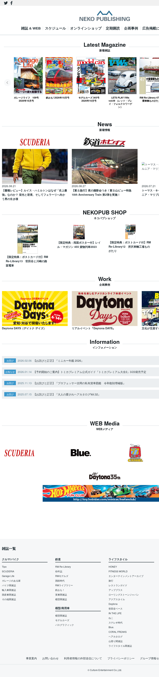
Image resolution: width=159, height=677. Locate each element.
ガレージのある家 (11, 580)
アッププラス (116, 589)
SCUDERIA (8, 571)
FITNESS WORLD (118, 571)
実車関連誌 (61, 594)
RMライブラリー (64, 585)
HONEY (113, 566)
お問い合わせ (50, 658)
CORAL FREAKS (118, 631)
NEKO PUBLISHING (105, 15)
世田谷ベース (116, 608)
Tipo (4, 566)
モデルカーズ (62, 620)
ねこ (111, 617)
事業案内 (31, 658)
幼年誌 (58, 571)
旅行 (111, 580)
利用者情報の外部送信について (83, 658)
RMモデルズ (61, 576)
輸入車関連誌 (9, 589)
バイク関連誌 (9, 585)
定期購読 (113, 28)
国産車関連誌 (9, 594)
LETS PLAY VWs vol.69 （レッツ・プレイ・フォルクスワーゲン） (120, 102)
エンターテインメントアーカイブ (126, 576)
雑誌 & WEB (31, 28)
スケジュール (55, 28)
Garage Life (8, 576)
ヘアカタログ (116, 636)
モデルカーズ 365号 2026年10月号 (89, 99)
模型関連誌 (61, 599)
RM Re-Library (63, 566)
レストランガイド (118, 585)
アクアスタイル (117, 599)
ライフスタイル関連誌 (120, 645)
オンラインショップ (86, 28)
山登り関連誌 (116, 641)
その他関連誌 (9, 599)
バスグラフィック (64, 624)
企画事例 (131, 28)
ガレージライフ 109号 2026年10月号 (26, 99)
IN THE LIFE (115, 613)
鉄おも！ (60, 589)
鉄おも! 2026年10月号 (57, 97)
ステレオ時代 (116, 622)
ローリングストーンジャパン (124, 594)
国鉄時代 (60, 580)
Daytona (113, 603)
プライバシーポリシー (121, 658)
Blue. (111, 627)
